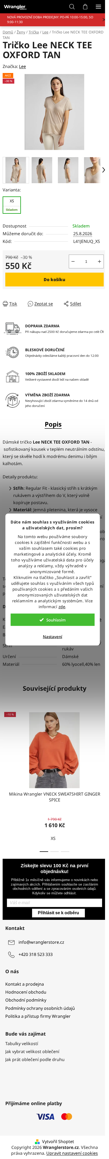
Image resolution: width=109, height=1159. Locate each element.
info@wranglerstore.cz (41, 947)
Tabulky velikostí (21, 1048)
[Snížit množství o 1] (69, 258)
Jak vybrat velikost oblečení (32, 1056)
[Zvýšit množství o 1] (95, 258)
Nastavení (52, 636)
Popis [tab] (51, 421)
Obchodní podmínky (25, 1004)
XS (53, 842)
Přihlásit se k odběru (56, 917)
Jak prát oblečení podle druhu (35, 1064)
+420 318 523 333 (36, 959)
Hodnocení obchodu (25, 996)
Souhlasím (56, 620)
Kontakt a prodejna (24, 988)
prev (5, 746)
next (99, 746)
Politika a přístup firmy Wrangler (38, 1020)
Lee (22, 66)
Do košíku (52, 277)
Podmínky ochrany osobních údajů (40, 1012)
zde (61, 606)
